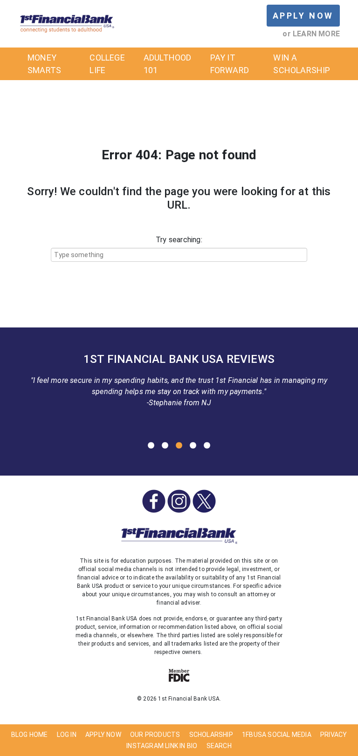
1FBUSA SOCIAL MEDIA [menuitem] (276, 734)
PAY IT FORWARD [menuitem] (229, 64)
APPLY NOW (303, 15)
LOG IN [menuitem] (66, 734)
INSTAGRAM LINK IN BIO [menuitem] (161, 745)
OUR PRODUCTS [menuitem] (155, 734)
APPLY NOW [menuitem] (103, 734)
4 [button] (193, 445)
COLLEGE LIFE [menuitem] (107, 64)
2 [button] (165, 445)
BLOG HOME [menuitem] (29, 734)
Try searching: (179, 239)
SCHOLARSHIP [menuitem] (211, 734)
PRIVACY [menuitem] (333, 734)
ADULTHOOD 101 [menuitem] (168, 64)
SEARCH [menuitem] (219, 745)
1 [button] (151, 445)
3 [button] (179, 445)
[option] (179, 383)
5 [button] (207, 445)
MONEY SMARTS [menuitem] (44, 64)
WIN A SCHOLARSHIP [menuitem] (301, 64)
